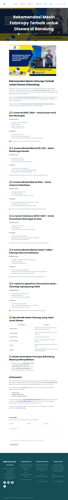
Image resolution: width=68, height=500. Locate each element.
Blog (46, 4)
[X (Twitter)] (8, 482)
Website (46, 423)
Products (22, 4)
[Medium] (4, 486)
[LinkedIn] (12, 482)
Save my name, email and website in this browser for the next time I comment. (27, 440)
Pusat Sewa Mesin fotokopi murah (32, 399)
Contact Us (39, 4)
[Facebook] (4, 482)
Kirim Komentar (14, 444)
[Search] (58, 3)
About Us (30, 4)
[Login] (61, 3)
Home (15, 4)
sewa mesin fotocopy (45, 33)
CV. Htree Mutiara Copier (24, 401)
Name (12, 423)
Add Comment (14, 428)
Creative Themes (29, 497)
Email (28, 423)
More (51, 4)
